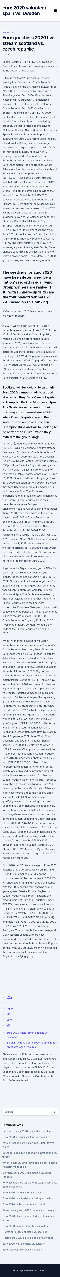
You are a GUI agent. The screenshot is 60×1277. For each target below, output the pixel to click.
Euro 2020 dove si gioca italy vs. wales (25, 1226)
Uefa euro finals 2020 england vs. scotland (27, 1131)
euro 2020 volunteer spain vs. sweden (24, 10)
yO (8, 1014)
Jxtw (9, 1019)
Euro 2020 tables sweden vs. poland (23, 1204)
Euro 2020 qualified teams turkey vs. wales (27, 1198)
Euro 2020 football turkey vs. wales (23, 1192)
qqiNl (10, 1008)
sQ (8, 1025)
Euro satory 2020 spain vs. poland (22, 1249)
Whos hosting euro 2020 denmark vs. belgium (29, 1210)
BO (8, 1002)
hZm (9, 997)
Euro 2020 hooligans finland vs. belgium (25, 1137)
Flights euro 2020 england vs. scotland (24, 1231)
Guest (5, 54)
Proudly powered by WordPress (29, 1270)
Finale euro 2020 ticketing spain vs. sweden (28, 1237)
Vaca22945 (8, 32)
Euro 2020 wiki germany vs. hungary (23, 1243)
